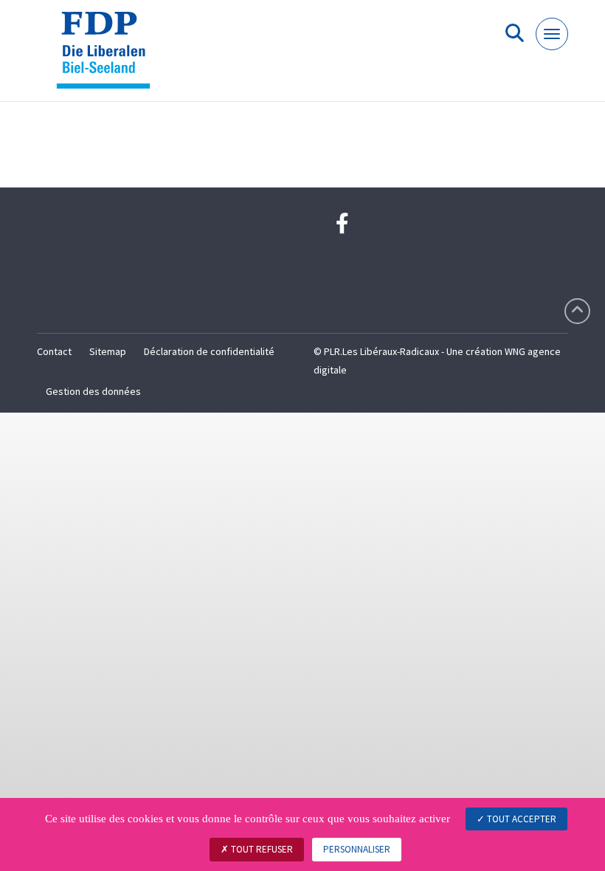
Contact (54, 351)
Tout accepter (520, 819)
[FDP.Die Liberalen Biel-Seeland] (109, 56)
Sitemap (107, 351)
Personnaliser (356, 849)
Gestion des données (93, 391)
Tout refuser (261, 849)
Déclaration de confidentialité (209, 351)
